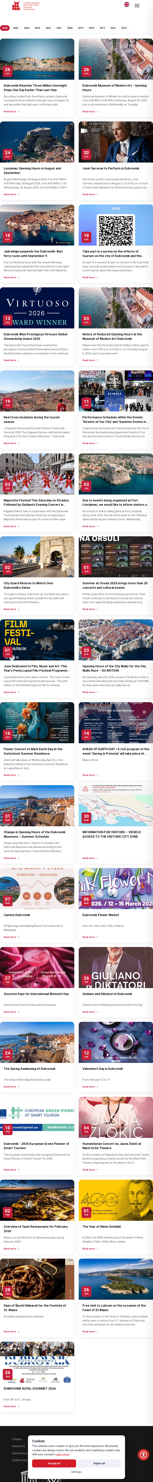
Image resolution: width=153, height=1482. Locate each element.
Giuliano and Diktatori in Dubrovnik (107, 994)
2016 (113, 27)
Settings (76, 1471)
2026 (4, 27)
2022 (48, 27)
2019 (80, 27)
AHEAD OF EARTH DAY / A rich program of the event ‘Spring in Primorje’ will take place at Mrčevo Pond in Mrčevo (115, 753)
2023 (37, 27)
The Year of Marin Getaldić (101, 1226)
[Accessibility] (143, 1455)
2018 (91, 27)
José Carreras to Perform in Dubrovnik (110, 168)
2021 (59, 27)
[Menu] (137, 5)
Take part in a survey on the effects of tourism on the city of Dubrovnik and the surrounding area (111, 255)
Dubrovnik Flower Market (100, 915)
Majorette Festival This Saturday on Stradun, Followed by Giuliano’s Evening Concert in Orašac (36, 504)
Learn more (62, 1454)
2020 (69, 27)
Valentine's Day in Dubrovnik (102, 1069)
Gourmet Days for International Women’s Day (36, 994)
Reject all (99, 1463)
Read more (10, 111)
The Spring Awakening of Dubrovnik (29, 1069)
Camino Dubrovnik (17, 915)
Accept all (54, 1463)
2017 (102, 27)
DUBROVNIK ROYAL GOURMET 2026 (30, 1388)
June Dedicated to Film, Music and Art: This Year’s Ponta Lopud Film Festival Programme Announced (36, 670)
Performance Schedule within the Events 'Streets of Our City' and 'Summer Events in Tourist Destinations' (114, 421)
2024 (26, 27)
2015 (124, 27)
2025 (15, 27)
